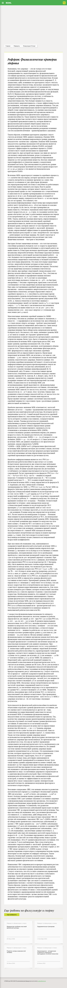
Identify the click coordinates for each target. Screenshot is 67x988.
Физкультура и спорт (29, 46)
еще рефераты (12, 914)
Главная (8, 46)
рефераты (17, 46)
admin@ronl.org (42, 981)
